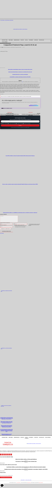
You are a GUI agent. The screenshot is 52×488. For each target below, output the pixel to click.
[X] (9, 454)
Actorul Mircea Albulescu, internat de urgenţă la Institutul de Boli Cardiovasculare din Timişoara (20, 155)
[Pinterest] (5, 454)
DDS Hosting (29, 482)
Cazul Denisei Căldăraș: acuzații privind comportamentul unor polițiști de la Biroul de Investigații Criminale (26, 466)
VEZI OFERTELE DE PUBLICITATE (6, 477)
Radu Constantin (41, 482)
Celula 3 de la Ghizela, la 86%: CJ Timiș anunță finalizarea (26, 459)
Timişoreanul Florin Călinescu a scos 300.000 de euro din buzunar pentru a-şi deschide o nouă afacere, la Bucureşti (20, 212)
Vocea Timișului (18, 482)
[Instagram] (3, 454)
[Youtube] (11, 454)
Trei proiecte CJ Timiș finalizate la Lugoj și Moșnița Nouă (26, 461)
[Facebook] (1, 454)
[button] (51, 41)
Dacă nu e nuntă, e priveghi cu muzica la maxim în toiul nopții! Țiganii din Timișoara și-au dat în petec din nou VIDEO (20, 184)
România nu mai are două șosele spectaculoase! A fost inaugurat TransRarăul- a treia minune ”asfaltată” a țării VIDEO (26, 469)
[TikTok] (7, 454)
